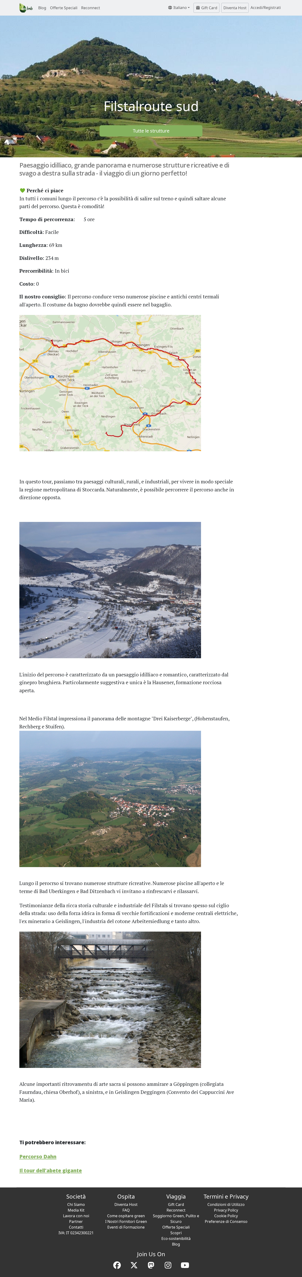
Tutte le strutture (151, 131)
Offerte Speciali (63, 7)
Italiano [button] (179, 7)
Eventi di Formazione (126, 1227)
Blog (42, 7)
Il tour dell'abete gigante (50, 1170)
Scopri (176, 1232)
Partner (76, 1221)
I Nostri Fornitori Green (126, 1221)
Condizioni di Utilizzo (226, 1204)
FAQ (126, 1210)
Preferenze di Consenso (226, 1221)
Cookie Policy (226, 1215)
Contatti (76, 1227)
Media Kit (76, 1210)
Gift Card (208, 7)
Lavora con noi (76, 1215)
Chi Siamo (76, 1204)
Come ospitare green (126, 1215)
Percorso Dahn (37, 1156)
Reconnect (90, 7)
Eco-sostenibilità (176, 1238)
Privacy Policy (226, 1210)
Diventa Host (235, 7)
